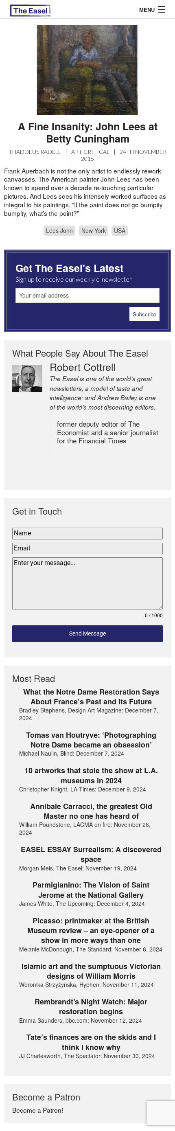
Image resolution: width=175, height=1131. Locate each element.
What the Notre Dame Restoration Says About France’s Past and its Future (91, 697)
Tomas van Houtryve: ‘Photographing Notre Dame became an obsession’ (91, 740)
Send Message (87, 633)
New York (93, 230)
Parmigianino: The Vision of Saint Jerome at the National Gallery (91, 890)
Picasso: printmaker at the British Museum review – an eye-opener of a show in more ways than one (91, 930)
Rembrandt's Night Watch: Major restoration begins (91, 1007)
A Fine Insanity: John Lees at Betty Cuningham (88, 132)
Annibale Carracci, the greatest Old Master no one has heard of (91, 811)
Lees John (59, 230)
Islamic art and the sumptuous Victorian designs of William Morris (91, 971)
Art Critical (90, 151)
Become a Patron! (37, 1109)
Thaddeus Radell (35, 151)
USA (119, 230)
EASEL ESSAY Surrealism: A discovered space (91, 854)
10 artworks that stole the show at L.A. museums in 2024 (91, 775)
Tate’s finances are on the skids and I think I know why (91, 1042)
